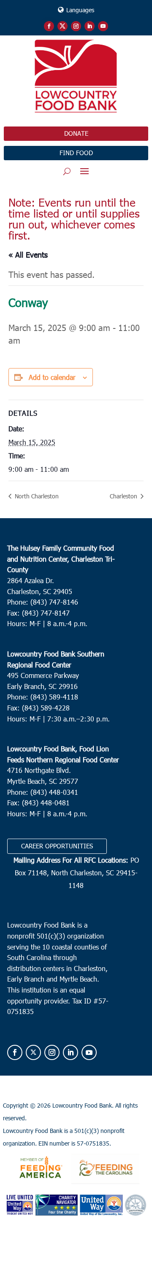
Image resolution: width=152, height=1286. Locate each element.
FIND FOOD (76, 152)
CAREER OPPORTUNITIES (57, 846)
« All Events (28, 254)
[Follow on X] (62, 26)
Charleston (124, 496)
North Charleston (36, 496)
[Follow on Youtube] (103, 26)
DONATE (76, 133)
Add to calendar (52, 377)
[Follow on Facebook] (49, 26)
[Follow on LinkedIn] (89, 26)
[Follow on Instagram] (76, 26)
